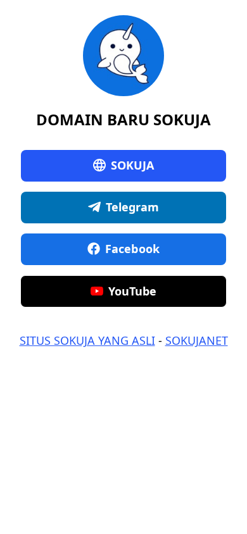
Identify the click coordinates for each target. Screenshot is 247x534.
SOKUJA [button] (133, 165)
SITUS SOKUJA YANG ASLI (87, 340)
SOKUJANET (196, 340)
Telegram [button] (133, 206)
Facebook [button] (132, 248)
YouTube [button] (132, 291)
